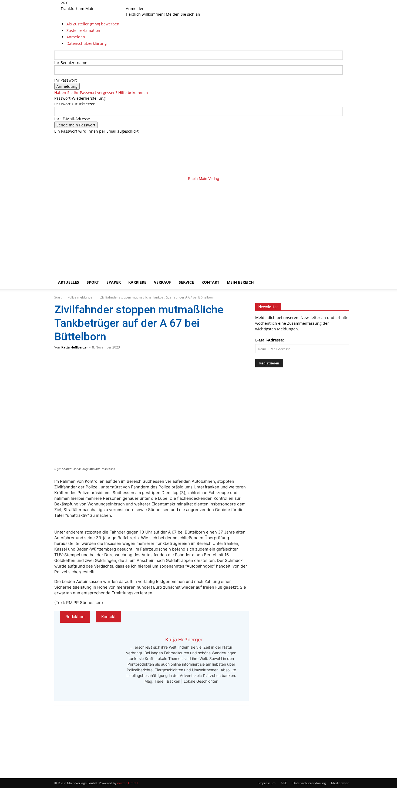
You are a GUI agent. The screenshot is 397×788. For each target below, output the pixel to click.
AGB (284, 783)
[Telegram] (98, 729)
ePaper (113, 282)
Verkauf (162, 282)
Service (186, 282)
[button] (336, 188)
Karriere (137, 282)
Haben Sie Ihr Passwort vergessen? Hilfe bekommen (101, 92)
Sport (93, 282)
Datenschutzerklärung (309, 783)
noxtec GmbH (127, 783)
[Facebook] (134, 2)
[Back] (151, 2)
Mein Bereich (240, 282)
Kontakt (210, 282)
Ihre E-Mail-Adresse (72, 118)
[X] (141, 2)
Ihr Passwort (65, 80)
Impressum (266, 783)
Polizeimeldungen (81, 297)
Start (58, 297)
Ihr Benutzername (70, 62)
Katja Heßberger (74, 347)
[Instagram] (138, 2)
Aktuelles (68, 282)
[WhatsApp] (80, 729)
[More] (116, 729)
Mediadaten (340, 783)
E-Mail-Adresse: (269, 340)
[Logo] (147, 225)
